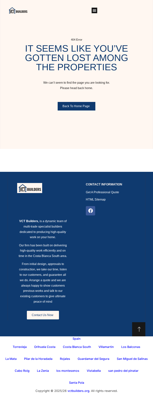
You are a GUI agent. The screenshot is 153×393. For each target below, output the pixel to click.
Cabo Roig (22, 371)
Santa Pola (76, 382)
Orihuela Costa (44, 347)
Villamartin (106, 347)
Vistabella (94, 371)
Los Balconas (130, 347)
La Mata (11, 359)
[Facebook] (90, 210)
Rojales (65, 359)
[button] (94, 10)
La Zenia (43, 371)
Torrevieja (20, 347)
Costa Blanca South (77, 347)
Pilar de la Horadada (38, 359)
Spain (77, 338)
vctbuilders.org (78, 391)
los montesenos (67, 371)
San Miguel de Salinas (132, 359)
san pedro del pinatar (123, 371)
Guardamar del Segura (93, 359)
